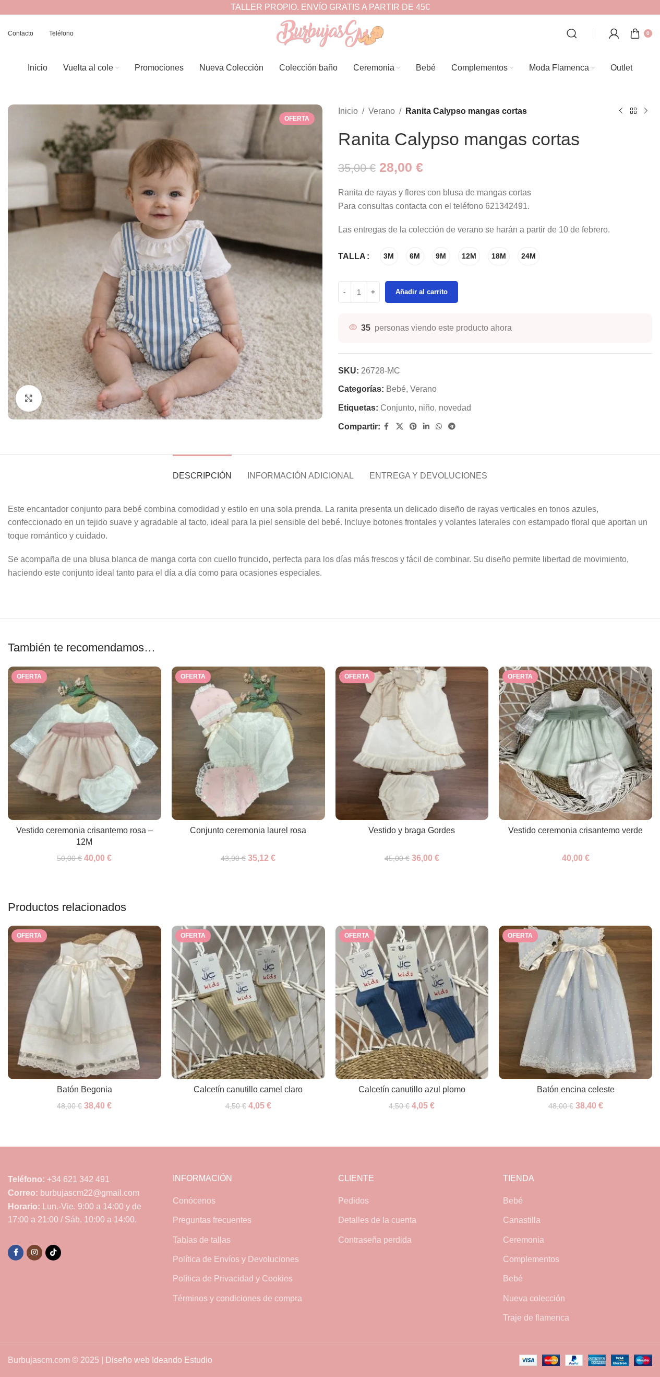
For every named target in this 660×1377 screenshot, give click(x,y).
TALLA (352, 256)
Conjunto (397, 407)
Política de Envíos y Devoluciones (236, 1259)
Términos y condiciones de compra (237, 1298)
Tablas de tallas (202, 1239)
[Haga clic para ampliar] (29, 398)
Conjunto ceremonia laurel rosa (248, 830)
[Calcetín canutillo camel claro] (248, 1002)
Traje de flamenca (536, 1317)
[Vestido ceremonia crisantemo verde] (575, 743)
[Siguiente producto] (646, 111)
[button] (629, 1346)
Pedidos (353, 1200)
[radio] (389, 256)
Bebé (396, 388)
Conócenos (194, 1200)
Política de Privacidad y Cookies (233, 1278)
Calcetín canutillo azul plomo (411, 1089)
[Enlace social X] (399, 426)
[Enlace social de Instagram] (34, 1253)
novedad (455, 407)
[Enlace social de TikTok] (53, 1253)
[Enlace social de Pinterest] (413, 426)
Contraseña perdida (375, 1239)
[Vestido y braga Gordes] (412, 743)
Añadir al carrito (421, 292)
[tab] (202, 470)
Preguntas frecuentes (212, 1220)
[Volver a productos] (633, 111)
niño (426, 407)
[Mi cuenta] (614, 33)
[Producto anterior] (621, 111)
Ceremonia (523, 1239)
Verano (381, 111)
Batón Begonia (84, 1089)
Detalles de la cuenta (377, 1220)
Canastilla (522, 1220)
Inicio (348, 111)
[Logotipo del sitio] (330, 32)
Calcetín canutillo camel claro (248, 1089)
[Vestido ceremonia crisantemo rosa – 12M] (84, 743)
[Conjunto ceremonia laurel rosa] (248, 743)
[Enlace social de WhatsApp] (439, 426)
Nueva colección (534, 1298)
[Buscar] (571, 33)
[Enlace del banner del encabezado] (330, 7)
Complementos (531, 1259)
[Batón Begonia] (84, 1002)
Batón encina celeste (576, 1089)
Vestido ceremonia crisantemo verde (575, 830)
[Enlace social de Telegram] (452, 426)
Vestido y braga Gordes (411, 830)
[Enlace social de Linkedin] (426, 426)
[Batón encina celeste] (575, 1002)
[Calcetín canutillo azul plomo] (412, 1002)
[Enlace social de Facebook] (386, 426)
